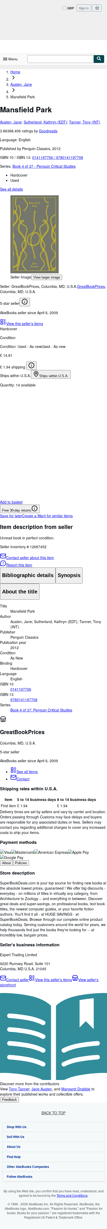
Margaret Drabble (75, 1088)
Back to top (53, 1112)
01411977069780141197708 (57, 157)
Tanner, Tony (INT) (84, 122)
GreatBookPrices (91, 286)
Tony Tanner (19, 1088)
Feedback (9, 1100)
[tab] (28, 575)
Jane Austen (41, 1088)
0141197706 (20, 689)
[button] (53, 234)
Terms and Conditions (72, 1195)
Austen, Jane (11, 122)
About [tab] (6, 863)
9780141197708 (23, 699)
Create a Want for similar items (47, 515)
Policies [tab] (21, 863)
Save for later (11, 515)
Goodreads (48, 130)
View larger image (46, 277)
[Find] (99, 59)
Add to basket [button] (11, 501)
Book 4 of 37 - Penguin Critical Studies (44, 166)
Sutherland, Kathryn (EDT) (45, 122)
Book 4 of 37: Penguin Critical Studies (41, 710)
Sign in (84, 8)
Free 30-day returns (16, 510)
